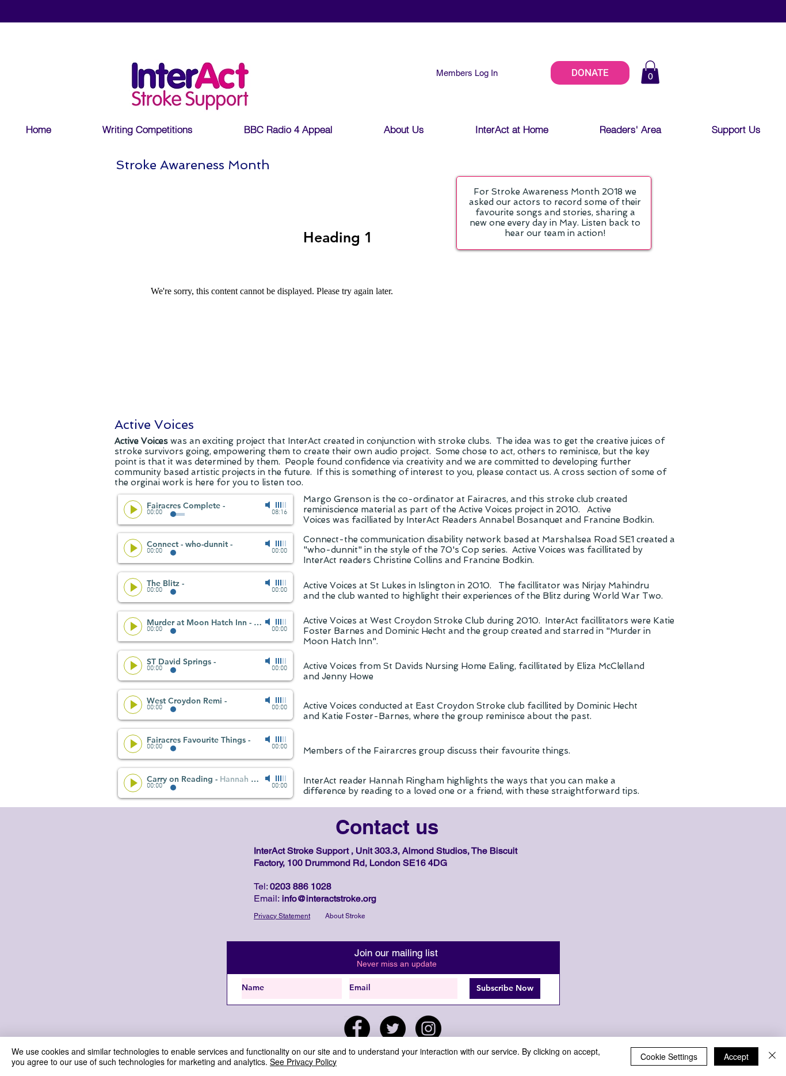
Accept (736, 1056)
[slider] (281, 505)
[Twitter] (393, 1028)
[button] (650, 72)
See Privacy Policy (303, 1061)
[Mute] (268, 505)
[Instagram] (428, 1028)
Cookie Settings (668, 1056)
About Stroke (345, 916)
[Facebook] (357, 1028)
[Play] (133, 509)
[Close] (772, 1056)
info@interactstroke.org (329, 898)
